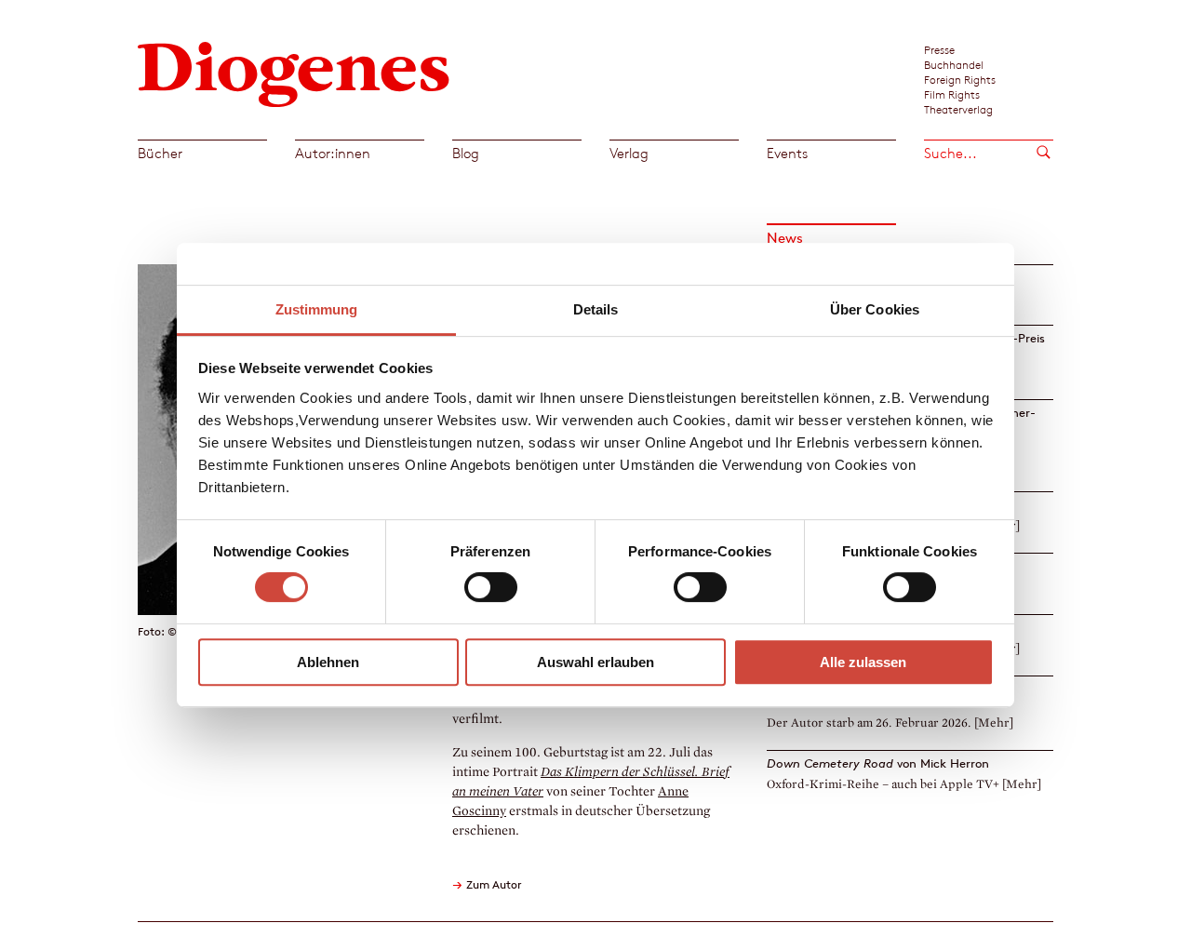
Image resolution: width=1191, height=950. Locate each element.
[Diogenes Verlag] (294, 72)
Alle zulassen (863, 662)
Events (787, 153)
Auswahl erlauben (595, 662)
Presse (939, 49)
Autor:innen (332, 153)
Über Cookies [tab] (874, 309)
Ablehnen (328, 662)
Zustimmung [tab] (316, 309)
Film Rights (952, 94)
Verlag (629, 153)
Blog (465, 153)
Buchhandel (954, 64)
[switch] (490, 587)
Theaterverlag (958, 108)
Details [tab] (596, 309)
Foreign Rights (960, 79)
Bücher (160, 153)
